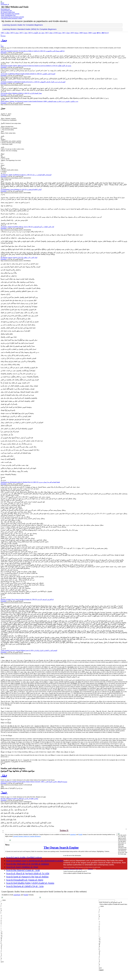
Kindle (80, 834)
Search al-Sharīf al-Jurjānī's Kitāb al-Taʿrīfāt (27, 873)
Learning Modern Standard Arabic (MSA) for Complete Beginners (30, 29)
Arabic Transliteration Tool (8, 15)
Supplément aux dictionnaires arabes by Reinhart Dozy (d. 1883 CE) (30, 482)
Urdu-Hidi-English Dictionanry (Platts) (11, 18)
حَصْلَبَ (9, 32)
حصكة (78, 32)
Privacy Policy (66, 869)
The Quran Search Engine (61, 847)
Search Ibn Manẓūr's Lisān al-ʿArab (23, 870)
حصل (59, 32)
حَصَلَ (70, 32)
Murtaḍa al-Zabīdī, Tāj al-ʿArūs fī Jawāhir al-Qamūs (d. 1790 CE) (27, 599)
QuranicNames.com (6, 10)
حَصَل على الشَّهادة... (40, 32)
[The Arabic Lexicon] (1, 1)
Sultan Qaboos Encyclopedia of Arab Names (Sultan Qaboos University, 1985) (34, 781)
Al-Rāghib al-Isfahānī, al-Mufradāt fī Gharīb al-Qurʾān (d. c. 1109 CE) (33, 82)
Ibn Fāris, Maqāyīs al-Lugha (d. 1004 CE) (19, 798)
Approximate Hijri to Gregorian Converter (12, 17)
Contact (80, 869)
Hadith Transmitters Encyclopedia (10, 13)
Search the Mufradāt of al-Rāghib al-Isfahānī (27, 863)
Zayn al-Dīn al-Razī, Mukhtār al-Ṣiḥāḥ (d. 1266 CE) (21, 93)
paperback (73, 834)
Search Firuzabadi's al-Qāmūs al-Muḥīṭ (24, 879)
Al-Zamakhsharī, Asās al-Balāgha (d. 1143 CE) (21, 189)
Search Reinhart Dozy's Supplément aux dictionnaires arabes (34, 860)
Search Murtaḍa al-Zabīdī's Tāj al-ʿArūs (25, 886)
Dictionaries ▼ (5, 4)
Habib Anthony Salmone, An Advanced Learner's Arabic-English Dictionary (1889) (39, 101)
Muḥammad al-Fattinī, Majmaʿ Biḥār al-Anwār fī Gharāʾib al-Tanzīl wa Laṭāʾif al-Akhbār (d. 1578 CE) (36, 65)
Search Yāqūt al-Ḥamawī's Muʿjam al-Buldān (27, 876)
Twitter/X (64, 830)
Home (2, 3)
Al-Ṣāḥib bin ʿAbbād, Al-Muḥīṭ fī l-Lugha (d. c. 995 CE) (26, 174)
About (77, 869)
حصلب (18, 32)
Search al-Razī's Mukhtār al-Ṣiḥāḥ (22, 866)
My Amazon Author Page (8, 12)
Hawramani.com (5, 9)
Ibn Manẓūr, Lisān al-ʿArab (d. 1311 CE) (19, 257)
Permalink (3, 52)
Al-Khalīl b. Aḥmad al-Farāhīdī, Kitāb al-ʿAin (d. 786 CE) (27, 226)
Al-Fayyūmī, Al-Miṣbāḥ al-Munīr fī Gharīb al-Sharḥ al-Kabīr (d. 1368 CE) (28, 73)
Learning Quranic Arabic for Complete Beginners (23, 25)
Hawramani (90, 869)
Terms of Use (72, 869)
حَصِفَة (87, 32)
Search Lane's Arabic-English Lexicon (24, 857)
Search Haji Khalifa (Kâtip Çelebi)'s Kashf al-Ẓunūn (30, 883)
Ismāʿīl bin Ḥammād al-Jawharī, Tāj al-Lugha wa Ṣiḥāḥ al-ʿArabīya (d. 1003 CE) (33, 51)
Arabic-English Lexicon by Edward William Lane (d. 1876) (29, 650)
